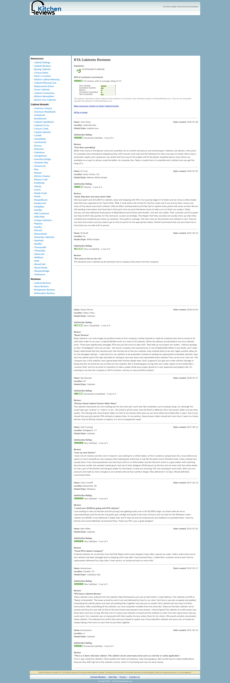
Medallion (39, 207)
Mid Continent (41, 213)
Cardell (37, 135)
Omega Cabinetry (43, 220)
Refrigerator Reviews (44, 290)
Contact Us (134, 677)
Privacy (123, 677)
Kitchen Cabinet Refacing (46, 79)
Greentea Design (42, 159)
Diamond (39, 149)
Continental (40, 142)
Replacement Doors (44, 86)
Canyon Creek (41, 129)
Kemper (38, 173)
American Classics (43, 108)
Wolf (36, 261)
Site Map (112, 677)
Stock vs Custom (42, 76)
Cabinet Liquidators (44, 122)
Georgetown (40, 156)
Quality (38, 227)
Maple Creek (40, 193)
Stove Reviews (41, 286)
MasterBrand (40, 200)
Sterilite (38, 244)
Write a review (81, 112)
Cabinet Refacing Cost (45, 83)
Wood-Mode (40, 268)
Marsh (37, 196)
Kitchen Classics (42, 176)
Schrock (38, 230)
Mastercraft (40, 203)
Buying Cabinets (42, 69)
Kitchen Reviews (98, 677)
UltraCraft (39, 254)
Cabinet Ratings (42, 62)
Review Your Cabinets (45, 100)
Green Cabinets (42, 90)
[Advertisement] (115, 35)
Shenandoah (40, 234)
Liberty (37, 186)
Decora (38, 146)
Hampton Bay (41, 162)
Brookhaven (40, 118)
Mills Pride (39, 217)
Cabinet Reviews (42, 66)
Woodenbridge (41, 271)
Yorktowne (39, 274)
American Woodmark (45, 112)
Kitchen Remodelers (44, 96)
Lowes (37, 190)
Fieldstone (39, 152)
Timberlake (39, 251)
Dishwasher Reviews (44, 293)
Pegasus (38, 223)
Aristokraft (39, 115)
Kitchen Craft (41, 179)
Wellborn (39, 257)
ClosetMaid (40, 139)
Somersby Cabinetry (44, 237)
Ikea (36, 169)
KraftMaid (39, 183)
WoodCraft (40, 264)
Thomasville (40, 247)
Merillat (38, 210)
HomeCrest (40, 166)
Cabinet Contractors (44, 93)
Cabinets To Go (41, 125)
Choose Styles (41, 73)
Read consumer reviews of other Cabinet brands (96, 106)
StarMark (39, 240)
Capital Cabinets (42, 132)
